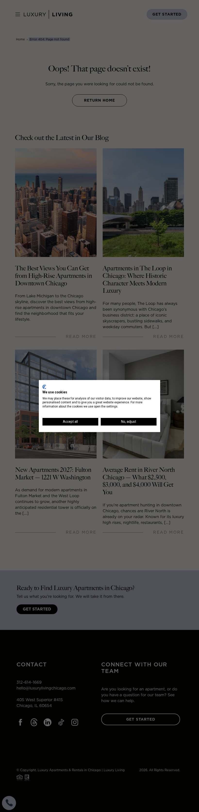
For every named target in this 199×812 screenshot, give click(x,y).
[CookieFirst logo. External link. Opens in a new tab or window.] (44, 387)
